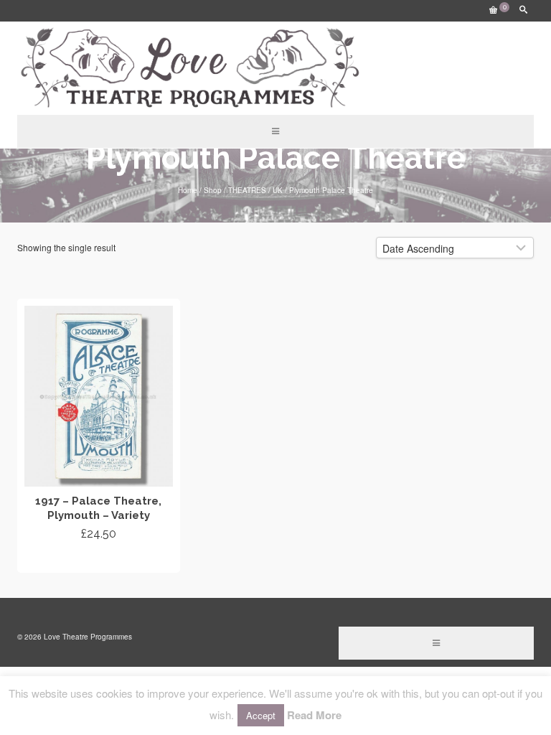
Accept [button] (261, 715)
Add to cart (98, 559)
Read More (314, 715)
